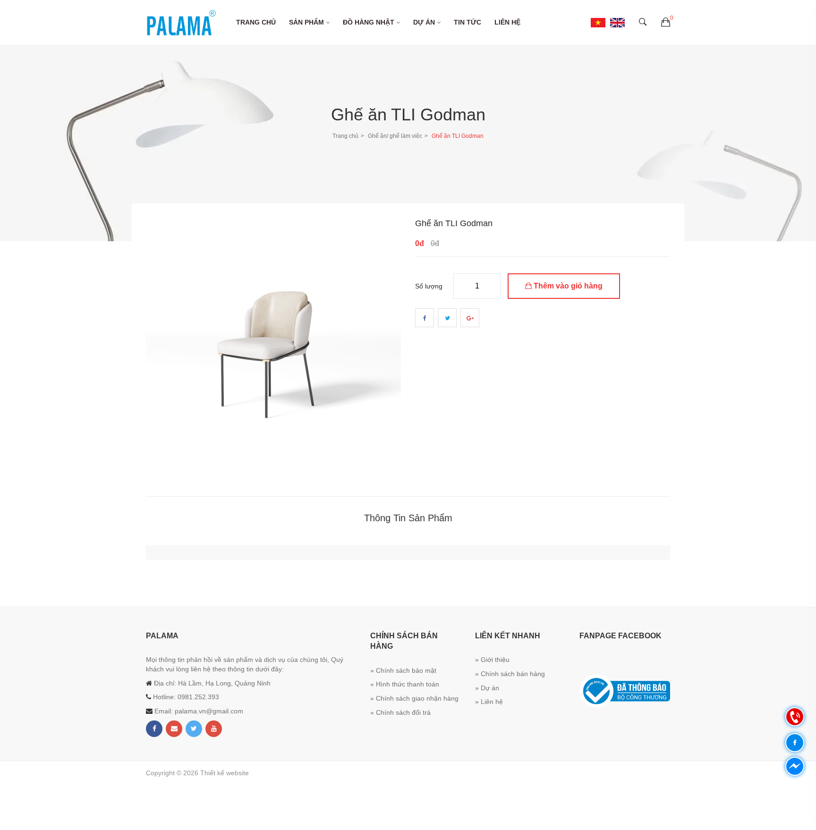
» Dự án (487, 688)
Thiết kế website (224, 773)
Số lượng (428, 286)
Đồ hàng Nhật (368, 22)
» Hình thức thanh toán (404, 684)
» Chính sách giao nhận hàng (414, 698)
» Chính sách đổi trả (400, 712)
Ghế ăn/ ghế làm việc (395, 136)
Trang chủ (256, 22)
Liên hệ (507, 22)
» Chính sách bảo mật (403, 670)
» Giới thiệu (492, 659)
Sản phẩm (306, 22)
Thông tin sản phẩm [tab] (408, 518)
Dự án (424, 22)
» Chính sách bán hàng (510, 674)
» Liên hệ (489, 701)
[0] (665, 22)
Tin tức (467, 22)
